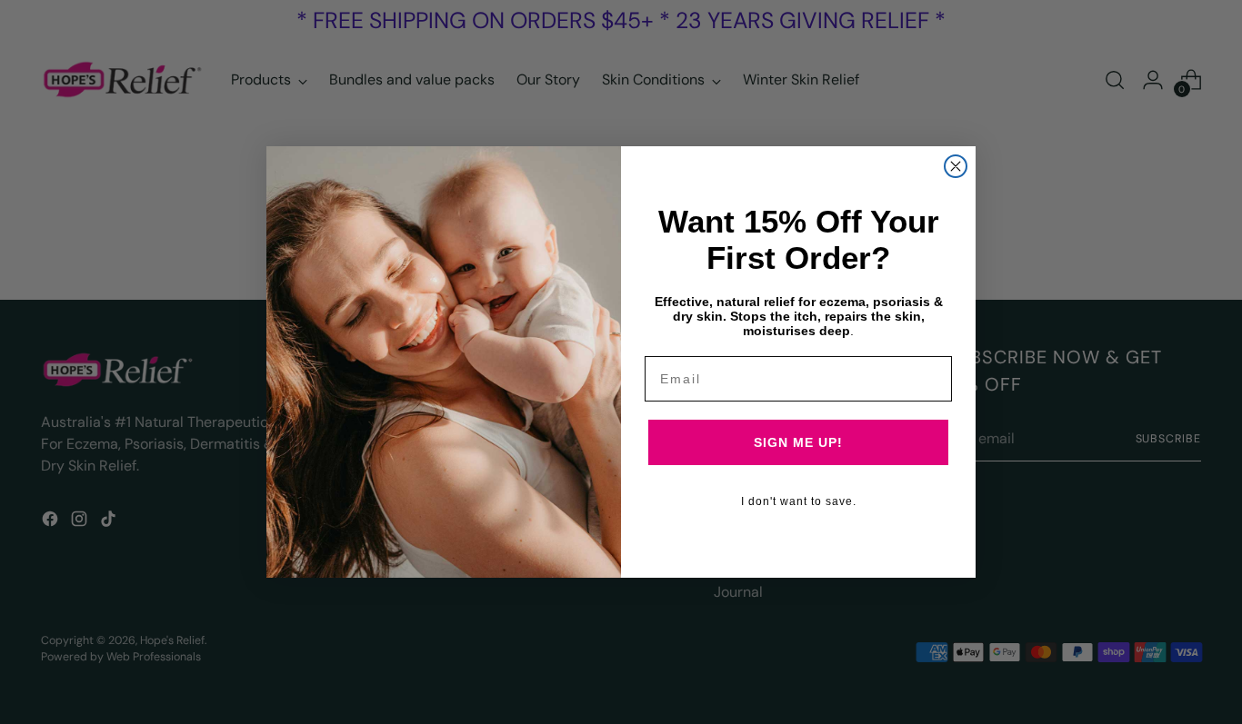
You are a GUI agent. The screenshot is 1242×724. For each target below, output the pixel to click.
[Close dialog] (956, 166)
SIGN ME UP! (798, 442)
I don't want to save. (798, 501)
